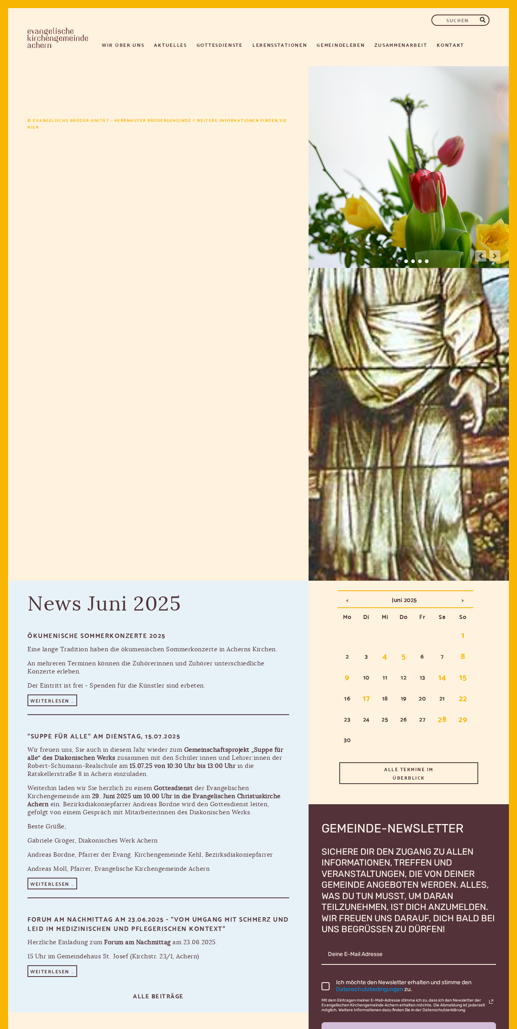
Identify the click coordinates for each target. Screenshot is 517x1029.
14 (442, 676)
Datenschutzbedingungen (370, 989)
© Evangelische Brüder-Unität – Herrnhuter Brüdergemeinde (109, 120)
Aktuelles (170, 44)
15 (463, 676)
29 (462, 718)
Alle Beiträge (158, 995)
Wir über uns (123, 44)
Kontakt (450, 44)
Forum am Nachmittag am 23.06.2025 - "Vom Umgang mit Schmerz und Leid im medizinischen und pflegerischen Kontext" (158, 923)
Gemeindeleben (341, 44)
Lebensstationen (279, 44)
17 (366, 697)
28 (442, 718)
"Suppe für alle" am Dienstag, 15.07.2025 (103, 735)
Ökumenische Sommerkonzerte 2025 (96, 635)
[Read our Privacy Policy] (491, 1001)
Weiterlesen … (53, 701)
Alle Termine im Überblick (408, 773)
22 (463, 697)
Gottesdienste (220, 44)
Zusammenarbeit (400, 44)
